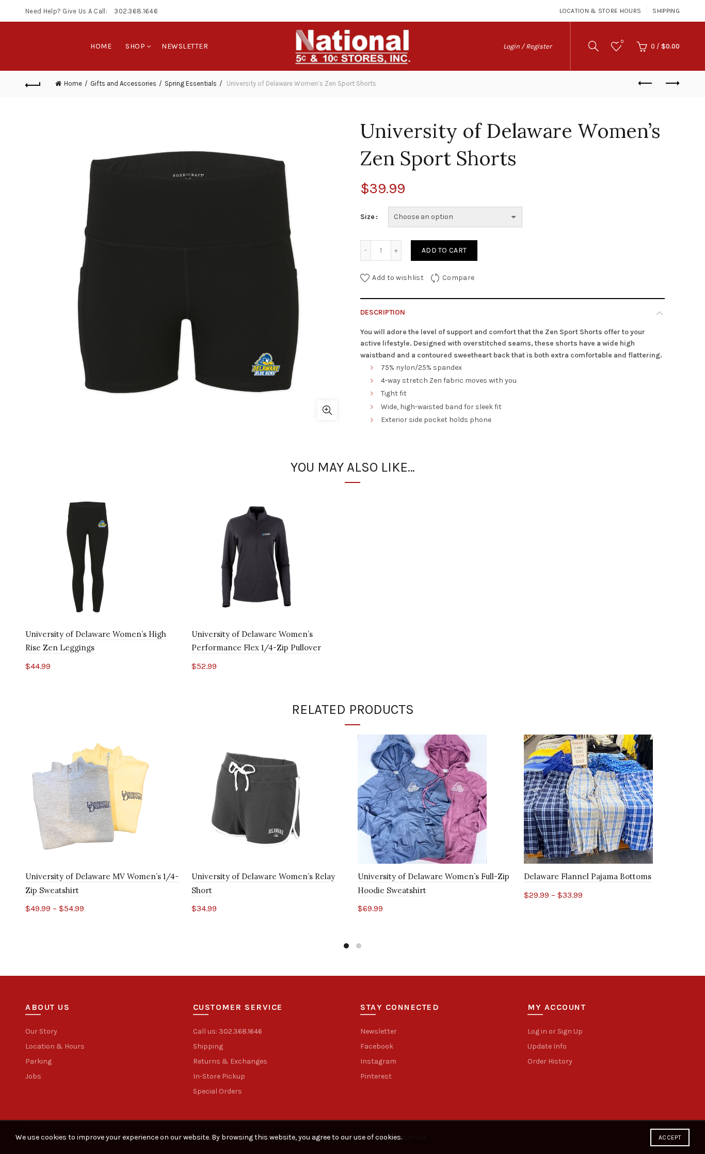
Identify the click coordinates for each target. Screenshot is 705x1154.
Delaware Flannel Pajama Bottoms (587, 876)
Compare (458, 277)
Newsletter (185, 46)
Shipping (665, 10)
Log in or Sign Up (555, 1031)
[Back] (33, 83)
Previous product (646, 83)
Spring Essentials (191, 83)
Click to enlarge (327, 410)
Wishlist (622, 41)
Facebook (376, 1046)
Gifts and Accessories (123, 83)
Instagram (378, 1061)
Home (100, 46)
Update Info (547, 1046)
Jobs (33, 1076)
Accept (670, 1137)
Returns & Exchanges (230, 1061)
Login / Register (527, 46)
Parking (38, 1061)
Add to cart (444, 250)
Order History (549, 1061)
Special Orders (217, 1091)
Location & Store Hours (600, 10)
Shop (135, 46)
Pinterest (376, 1076)
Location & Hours (55, 1046)
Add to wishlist (398, 277)
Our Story (41, 1031)
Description (382, 312)
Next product (672, 83)
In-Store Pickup (219, 1076)
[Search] (593, 46)
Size (367, 216)
